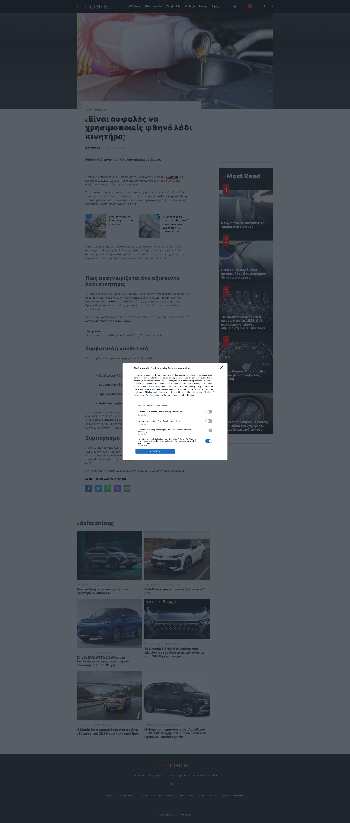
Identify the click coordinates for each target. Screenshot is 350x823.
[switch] (208, 411)
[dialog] (175, 411)
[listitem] (175, 405)
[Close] (222, 368)
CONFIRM (155, 451)
